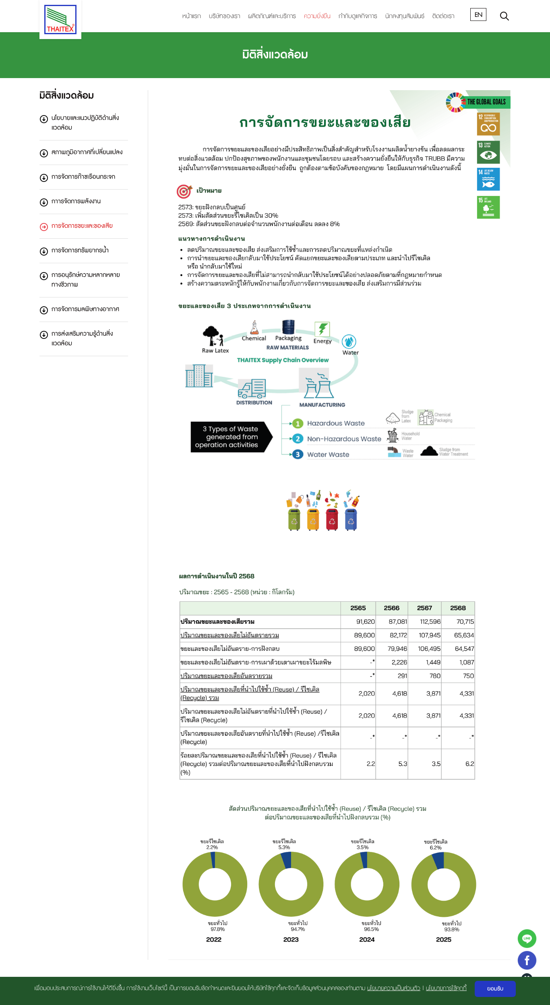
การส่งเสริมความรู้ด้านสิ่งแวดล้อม (82, 339)
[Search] (504, 16)
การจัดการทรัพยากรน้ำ (80, 250)
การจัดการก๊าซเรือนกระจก (83, 177)
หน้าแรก (191, 16)
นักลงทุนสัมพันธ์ (404, 16)
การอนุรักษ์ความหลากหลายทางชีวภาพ (86, 280)
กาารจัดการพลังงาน (76, 201)
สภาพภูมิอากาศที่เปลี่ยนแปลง (87, 152)
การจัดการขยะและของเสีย (82, 226)
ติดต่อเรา (443, 16)
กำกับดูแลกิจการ (358, 16)
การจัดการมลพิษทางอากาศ (85, 309)
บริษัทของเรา (224, 16)
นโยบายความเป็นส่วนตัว (393, 988)
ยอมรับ (495, 989)
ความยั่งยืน (317, 16)
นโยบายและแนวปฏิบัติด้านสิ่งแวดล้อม (85, 123)
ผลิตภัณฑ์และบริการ (272, 16)
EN (478, 15)
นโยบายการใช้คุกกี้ (446, 988)
